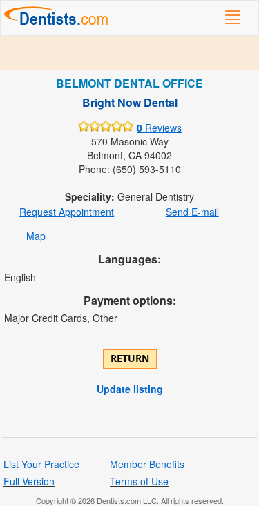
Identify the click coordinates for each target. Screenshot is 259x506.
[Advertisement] (129, 53)
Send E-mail (192, 212)
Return (130, 358)
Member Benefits (147, 464)
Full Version (29, 481)
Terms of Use (139, 481)
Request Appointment (66, 212)
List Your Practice (41, 464)
